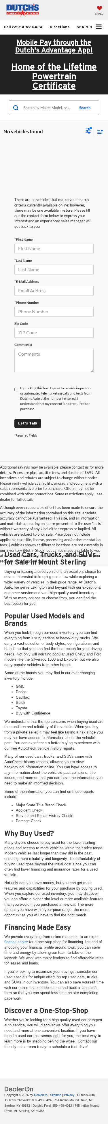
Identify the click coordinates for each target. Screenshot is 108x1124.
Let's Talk (27, 423)
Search (84, 107)
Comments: (23, 344)
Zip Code (21, 323)
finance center (16, 942)
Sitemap (55, 1095)
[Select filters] (88, 131)
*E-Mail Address (26, 281)
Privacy (69, 1095)
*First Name (23, 239)
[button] (23, 27)
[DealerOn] (19, 1089)
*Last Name (23, 260)
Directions (59, 27)
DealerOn (41, 1095)
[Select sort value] (98, 132)
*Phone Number (26, 302)
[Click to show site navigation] (99, 27)
